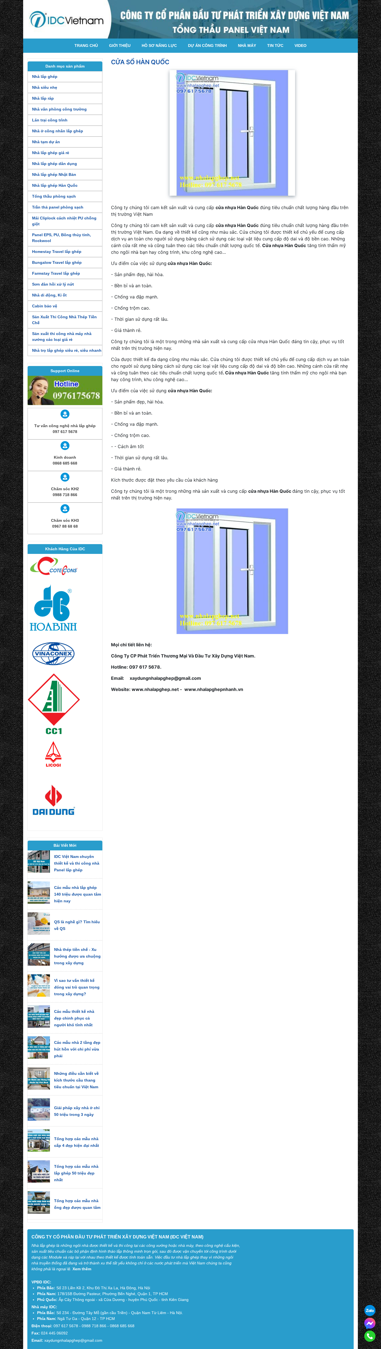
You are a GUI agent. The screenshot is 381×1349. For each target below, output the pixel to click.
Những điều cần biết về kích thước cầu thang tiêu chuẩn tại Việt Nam (76, 1080)
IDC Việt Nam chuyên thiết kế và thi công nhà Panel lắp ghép (76, 863)
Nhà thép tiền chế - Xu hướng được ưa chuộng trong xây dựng (77, 956)
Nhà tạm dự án (46, 142)
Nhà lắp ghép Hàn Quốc (55, 185)
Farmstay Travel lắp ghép (56, 273)
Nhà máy (247, 45)
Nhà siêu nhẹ (44, 87)
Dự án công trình (207, 45)
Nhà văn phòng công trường (59, 109)
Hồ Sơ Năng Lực (159, 45)
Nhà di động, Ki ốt (49, 295)
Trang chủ (86, 45)
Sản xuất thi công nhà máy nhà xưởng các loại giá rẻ (61, 336)
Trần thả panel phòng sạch (57, 207)
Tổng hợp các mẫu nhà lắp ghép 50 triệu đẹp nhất (76, 1173)
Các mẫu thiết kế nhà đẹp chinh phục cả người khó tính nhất (74, 1018)
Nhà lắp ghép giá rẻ (50, 152)
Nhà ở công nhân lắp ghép (57, 131)
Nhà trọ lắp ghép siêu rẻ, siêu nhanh (67, 350)
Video (301, 45)
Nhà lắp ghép (44, 76)
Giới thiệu (120, 45)
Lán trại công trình (49, 120)
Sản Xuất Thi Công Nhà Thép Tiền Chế (64, 320)
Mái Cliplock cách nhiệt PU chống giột (64, 221)
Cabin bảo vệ (44, 306)
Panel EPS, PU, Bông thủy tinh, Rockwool (61, 238)
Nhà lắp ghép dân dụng (54, 163)
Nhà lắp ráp (43, 98)
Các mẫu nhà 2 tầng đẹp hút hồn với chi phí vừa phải (77, 1049)
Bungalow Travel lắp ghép (57, 262)
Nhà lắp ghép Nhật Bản (54, 174)
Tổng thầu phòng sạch (54, 196)
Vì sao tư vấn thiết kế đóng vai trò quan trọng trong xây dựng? (77, 987)
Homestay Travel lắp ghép (56, 251)
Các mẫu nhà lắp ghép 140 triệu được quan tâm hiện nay (77, 894)
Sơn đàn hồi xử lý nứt (53, 284)
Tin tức (275, 45)
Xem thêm (82, 1269)
